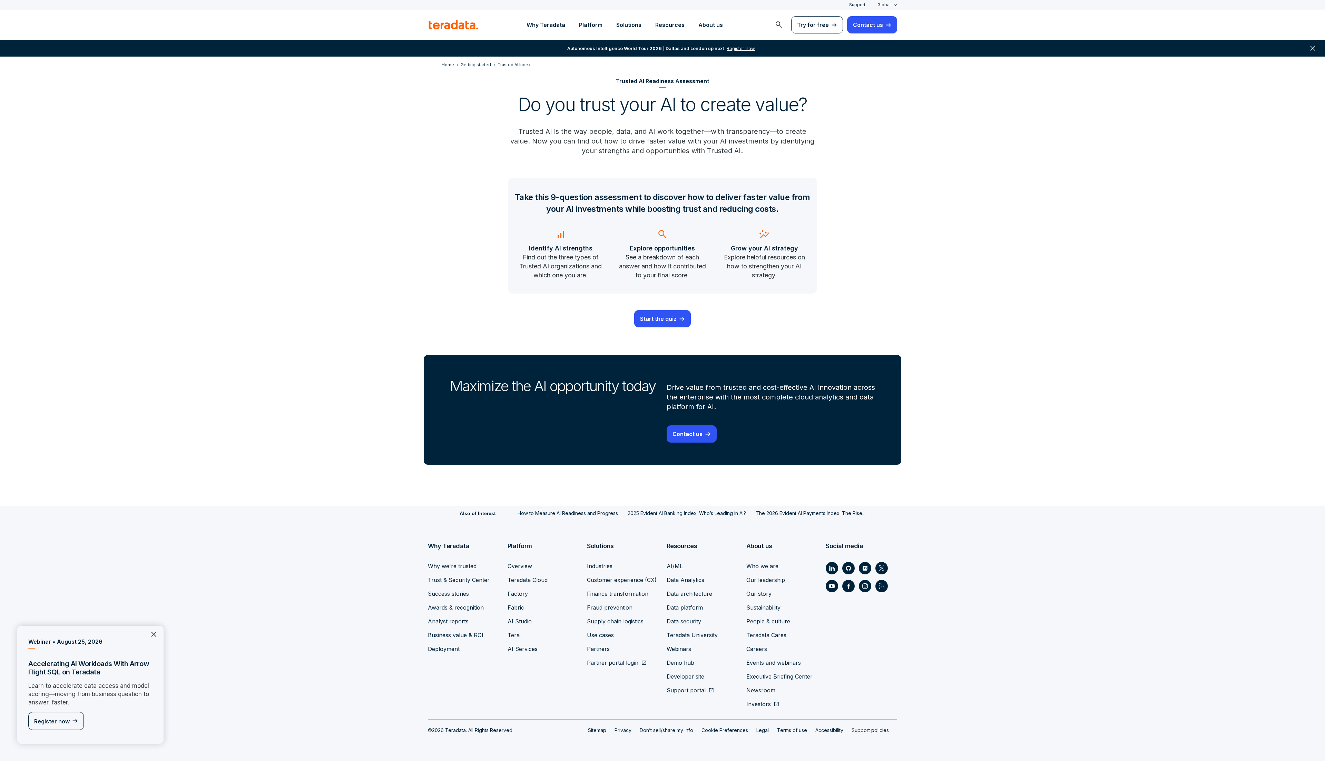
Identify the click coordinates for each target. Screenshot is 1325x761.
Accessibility (829, 730)
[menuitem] (779, 25)
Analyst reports (448, 621)
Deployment (444, 648)
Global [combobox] (884, 4)
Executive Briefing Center (779, 676)
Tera (514, 635)
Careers (756, 648)
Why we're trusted (452, 566)
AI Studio (520, 621)
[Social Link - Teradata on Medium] (865, 568)
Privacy (623, 730)
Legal (762, 730)
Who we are (762, 566)
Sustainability (763, 607)
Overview (520, 566)
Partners (598, 648)
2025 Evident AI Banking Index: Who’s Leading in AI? (687, 513)
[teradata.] (453, 25)
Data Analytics (685, 579)
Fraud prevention (609, 607)
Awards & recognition (456, 607)
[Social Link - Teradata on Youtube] (832, 586)
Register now (52, 721)
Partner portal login (612, 662)
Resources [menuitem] (670, 24)
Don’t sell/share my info (666, 730)
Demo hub (680, 662)
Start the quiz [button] (658, 318)
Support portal (686, 690)
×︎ (151, 633)
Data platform (685, 607)
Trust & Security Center (459, 579)
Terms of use (792, 730)
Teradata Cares (766, 635)
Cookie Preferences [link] (724, 730)
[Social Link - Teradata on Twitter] (881, 568)
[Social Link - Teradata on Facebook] (848, 586)
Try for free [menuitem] (813, 24)
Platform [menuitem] (590, 24)
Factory (518, 593)
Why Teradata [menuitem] (546, 24)
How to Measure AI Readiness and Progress (568, 513)
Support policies (870, 730)
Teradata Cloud (528, 579)
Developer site (685, 676)
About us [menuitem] (710, 24)
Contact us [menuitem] (868, 24)
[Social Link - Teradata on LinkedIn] (832, 568)
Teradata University (692, 635)
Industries (599, 566)
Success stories (448, 593)
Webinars (679, 648)
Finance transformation (617, 593)
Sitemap (597, 730)
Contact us (688, 434)
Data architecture (689, 593)
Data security (684, 621)
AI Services (523, 648)
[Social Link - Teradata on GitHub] (848, 568)
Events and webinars (773, 662)
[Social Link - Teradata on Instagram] (865, 586)
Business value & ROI (455, 635)
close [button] (1312, 48)
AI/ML (675, 566)
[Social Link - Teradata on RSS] (881, 586)
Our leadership (765, 579)
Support (857, 4)
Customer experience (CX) (622, 579)
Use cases (600, 635)
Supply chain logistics (615, 621)
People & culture (768, 621)
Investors (758, 704)
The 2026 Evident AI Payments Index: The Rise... (810, 513)
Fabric (516, 607)
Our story (759, 593)
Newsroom (760, 690)
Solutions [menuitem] (628, 24)
